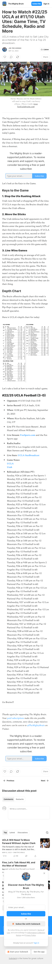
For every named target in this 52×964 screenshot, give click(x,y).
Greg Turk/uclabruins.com (27, 105)
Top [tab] (5, 832)
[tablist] (13, 799)
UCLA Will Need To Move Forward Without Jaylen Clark (18, 841)
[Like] (4, 57)
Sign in (46, 4)
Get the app (39, 951)
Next (43, 780)
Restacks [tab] (20, 799)
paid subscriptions (15, 718)
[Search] (47, 832)
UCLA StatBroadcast (28, 455)
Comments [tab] (8, 799)
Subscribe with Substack (28, 923)
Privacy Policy (30, 935)
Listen (46, 49)
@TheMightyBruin (36, 725)
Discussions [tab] (23, 832)
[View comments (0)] (11, 57)
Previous (10, 780)
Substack (13, 958)
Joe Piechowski (15, 48)
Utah (9, 467)
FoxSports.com (27, 435)
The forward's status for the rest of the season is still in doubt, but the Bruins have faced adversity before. (18, 848)
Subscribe (36, 4)
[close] (44, 873)
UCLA (10, 463)
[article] (26, 848)
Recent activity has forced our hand (18, 869)
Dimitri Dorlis (19, 852)
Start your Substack (19, 951)
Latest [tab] (12, 832)
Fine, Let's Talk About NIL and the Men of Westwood (18, 864)
